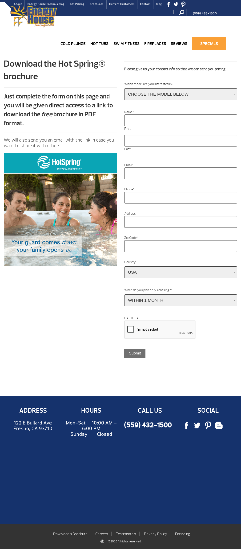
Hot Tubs (99, 43)
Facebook (169, 5)
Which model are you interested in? (148, 84)
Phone (129, 189)
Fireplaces (155, 43)
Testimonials (126, 534)
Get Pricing (77, 4)
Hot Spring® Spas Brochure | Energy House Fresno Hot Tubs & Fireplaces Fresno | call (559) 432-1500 (33, 16)
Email (128, 165)
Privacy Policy (155, 534)
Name (129, 112)
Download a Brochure (70, 534)
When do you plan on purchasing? (148, 290)
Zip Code (131, 238)
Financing (182, 534)
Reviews (179, 43)
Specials (209, 43)
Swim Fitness (126, 43)
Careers (101, 534)
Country (130, 262)
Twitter (176, 5)
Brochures (97, 4)
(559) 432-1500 (205, 13)
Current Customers (122, 4)
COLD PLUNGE (73, 43)
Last (127, 149)
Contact (145, 4)
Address (130, 213)
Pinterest (183, 5)
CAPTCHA (131, 318)
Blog (159, 4)
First (127, 129)
